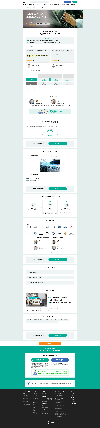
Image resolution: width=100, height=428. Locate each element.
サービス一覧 (34, 393)
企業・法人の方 (44, 393)
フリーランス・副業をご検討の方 (47, 398)
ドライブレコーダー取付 (48, 319)
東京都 (33, 404)
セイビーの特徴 (25, 395)
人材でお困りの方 (44, 405)
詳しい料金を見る (50, 135)
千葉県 (33, 405)
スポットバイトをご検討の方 (46, 399)
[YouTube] (75, 403)
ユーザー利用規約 (58, 393)
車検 (55, 319)
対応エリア (25, 399)
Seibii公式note (44, 413)
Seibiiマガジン (44, 411)
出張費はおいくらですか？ (33, 272)
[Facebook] (74, 403)
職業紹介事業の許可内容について (60, 414)
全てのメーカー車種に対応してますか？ (36, 282)
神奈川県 (33, 409)
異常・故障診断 (35, 398)
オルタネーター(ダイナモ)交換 (63, 319)
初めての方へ (25, 393)
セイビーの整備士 (26, 403)
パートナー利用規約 (58, 395)
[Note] (71, 403)
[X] (72, 403)
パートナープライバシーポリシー (60, 405)
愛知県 (33, 410)
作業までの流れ (25, 398)
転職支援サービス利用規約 (59, 413)
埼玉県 (33, 407)
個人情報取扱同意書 (58, 408)
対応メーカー (25, 401)
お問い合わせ (56, 4)
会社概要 (72, 399)
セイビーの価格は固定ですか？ (34, 277)
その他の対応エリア (35, 413)
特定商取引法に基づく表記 (59, 410)
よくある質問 (45, 4)
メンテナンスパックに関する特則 (60, 396)
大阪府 (33, 412)
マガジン (51, 4)
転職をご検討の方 (44, 401)
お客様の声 (25, 396)
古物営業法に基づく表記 (59, 411)
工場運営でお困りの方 (45, 407)
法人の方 (63, 4)
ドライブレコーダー (35, 395)
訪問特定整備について (58, 416)
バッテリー (34, 396)
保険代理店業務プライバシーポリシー (61, 406)
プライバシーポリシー (58, 403)
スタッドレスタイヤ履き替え (38, 319)
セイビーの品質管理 (26, 404)
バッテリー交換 (29, 319)
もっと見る (50, 326)
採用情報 (72, 401)
